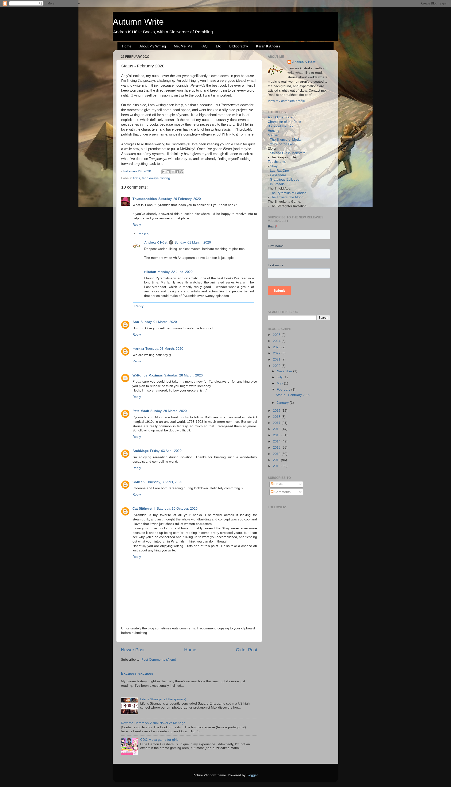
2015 (277, 435)
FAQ (204, 46)
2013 (277, 447)
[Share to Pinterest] (181, 171)
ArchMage (140, 451)
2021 (277, 359)
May (280, 383)
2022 (277, 353)
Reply (136, 224)
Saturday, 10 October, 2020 (177, 508)
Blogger (252, 775)
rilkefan (150, 272)
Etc (218, 46)
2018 (277, 417)
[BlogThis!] (168, 171)
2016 (277, 429)
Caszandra (278, 175)
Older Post (246, 649)
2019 (277, 410)
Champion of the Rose (284, 122)
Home (126, 46)
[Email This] (163, 171)
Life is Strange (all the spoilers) (163, 699)
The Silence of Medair (286, 139)
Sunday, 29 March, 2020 (168, 411)
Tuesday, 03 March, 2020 (164, 348)
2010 (277, 466)
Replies (142, 234)
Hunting (273, 130)
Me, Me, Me (183, 46)
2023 (277, 347)
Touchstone (276, 161)
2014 (277, 441)
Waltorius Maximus (147, 375)
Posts (278, 484)
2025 (277, 335)
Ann (135, 322)
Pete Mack (140, 411)
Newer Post (132, 649)
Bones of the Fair (280, 126)
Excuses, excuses (137, 673)
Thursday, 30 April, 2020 (164, 482)
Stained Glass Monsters (287, 153)
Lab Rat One (279, 170)
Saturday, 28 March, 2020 (183, 375)
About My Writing (153, 46)
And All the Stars (280, 117)
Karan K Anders (268, 46)
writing (165, 178)
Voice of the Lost (282, 144)
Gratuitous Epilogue (284, 179)
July (280, 377)
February (284, 389)
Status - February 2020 (293, 395)
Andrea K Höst (155, 242)
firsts (136, 178)
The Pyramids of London (288, 193)
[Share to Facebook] (177, 171)
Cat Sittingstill (143, 508)
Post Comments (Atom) (158, 659)
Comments (282, 492)
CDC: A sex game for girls (159, 739)
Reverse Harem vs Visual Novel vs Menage (153, 723)
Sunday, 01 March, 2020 (193, 242)
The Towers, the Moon (286, 197)
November (285, 371)
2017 (277, 423)
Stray (274, 166)
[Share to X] (172, 171)
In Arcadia (277, 184)
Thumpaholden (144, 199)
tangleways (150, 178)
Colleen (138, 482)
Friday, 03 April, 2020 (166, 451)
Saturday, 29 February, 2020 (179, 199)
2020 (277, 366)
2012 (277, 454)
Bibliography (238, 46)
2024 (277, 341)
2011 (277, 460)
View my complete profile (286, 101)
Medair (273, 135)
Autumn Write (138, 22)
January (283, 402)
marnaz (138, 348)
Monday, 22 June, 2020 (175, 272)
